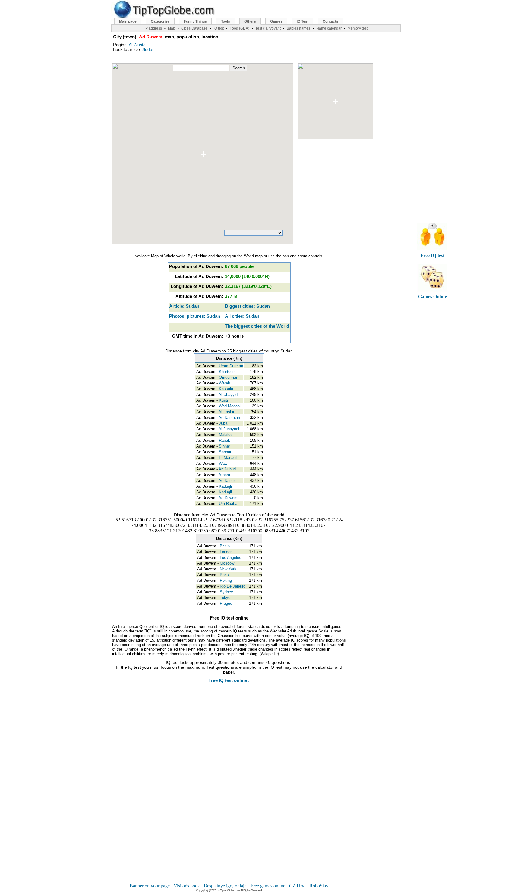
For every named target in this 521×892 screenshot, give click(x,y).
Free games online (268, 885)
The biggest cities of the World (257, 326)
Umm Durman (231, 366)
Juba (223, 423)
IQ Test (302, 21)
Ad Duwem (228, 497)
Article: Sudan (184, 306)
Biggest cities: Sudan (247, 306)
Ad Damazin (229, 417)
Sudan (148, 49)
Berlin (225, 546)
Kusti (223, 400)
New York (228, 569)
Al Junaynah (229, 429)
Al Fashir (226, 411)
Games (276, 21)
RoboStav (318, 885)
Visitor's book (187, 885)
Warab (224, 383)
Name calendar (329, 28)
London (226, 552)
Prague (226, 603)
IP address (153, 28)
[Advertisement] (229, 787)
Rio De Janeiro (232, 586)
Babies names (298, 28)
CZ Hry (296, 885)
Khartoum (227, 371)
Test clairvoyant (268, 28)
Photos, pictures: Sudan (194, 316)
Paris (224, 574)
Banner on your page (150, 885)
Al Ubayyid (228, 394)
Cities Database (194, 28)
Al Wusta (137, 44)
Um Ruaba (228, 503)
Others (250, 21)
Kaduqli (225, 486)
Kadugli (225, 492)
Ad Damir (227, 480)
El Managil (228, 457)
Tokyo (225, 597)
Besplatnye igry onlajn (225, 885)
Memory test (358, 28)
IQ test (218, 28)
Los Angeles (230, 557)
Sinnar (224, 446)
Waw (223, 463)
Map (171, 28)
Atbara (224, 475)
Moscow (227, 563)
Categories (160, 21)
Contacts (330, 21)
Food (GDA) (239, 28)
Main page (128, 21)
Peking (226, 580)
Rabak (224, 440)
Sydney (226, 592)
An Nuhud (227, 469)
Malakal (225, 434)
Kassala (226, 389)
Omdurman (228, 377)
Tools (225, 21)
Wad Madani (230, 406)
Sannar (225, 452)
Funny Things (195, 21)
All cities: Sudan (242, 316)
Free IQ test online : (229, 680)
